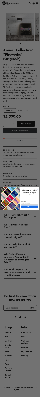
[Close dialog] (38, 188)
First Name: (23, 201)
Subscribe (29, 207)
